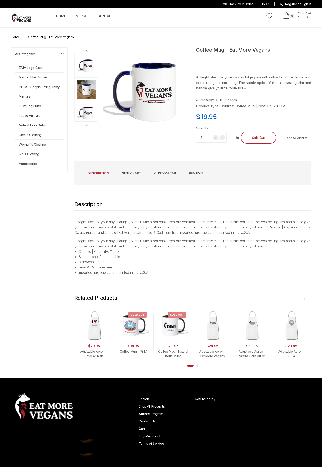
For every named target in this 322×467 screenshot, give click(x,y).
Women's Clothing (32, 144)
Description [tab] (98, 173)
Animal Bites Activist (34, 77)
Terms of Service (151, 443)
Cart (142, 429)
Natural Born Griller (32, 125)
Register (291, 4)
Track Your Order (240, 4)
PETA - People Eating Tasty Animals (39, 91)
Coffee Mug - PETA (133, 351)
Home (15, 37)
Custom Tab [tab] (165, 173)
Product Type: (207, 106)
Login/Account (149, 436)
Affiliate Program (151, 414)
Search (144, 399)
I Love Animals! (30, 115)
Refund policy (205, 399)
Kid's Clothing (29, 154)
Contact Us (147, 421)
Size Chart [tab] (131, 173)
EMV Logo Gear (30, 68)
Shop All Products (152, 406)
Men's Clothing (30, 135)
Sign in (306, 4)
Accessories (28, 164)
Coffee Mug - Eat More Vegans (233, 50)
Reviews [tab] (196, 173)
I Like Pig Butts (30, 106)
